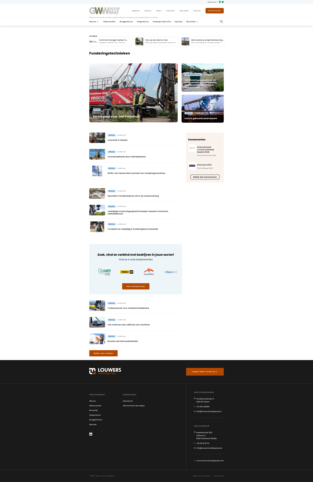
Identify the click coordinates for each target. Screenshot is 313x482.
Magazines (136, 11)
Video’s (159, 11)
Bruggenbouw (126, 21)
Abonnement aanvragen (134, 406)
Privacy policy (218, 476)
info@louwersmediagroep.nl (209, 411)
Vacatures (197, 11)
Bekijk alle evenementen (205, 177)
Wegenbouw (143, 21)
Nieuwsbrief (184, 11)
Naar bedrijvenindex (136, 286)
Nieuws (92, 21)
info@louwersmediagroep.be (209, 448)
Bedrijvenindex (214, 11)
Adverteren (170, 11)
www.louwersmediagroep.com (210, 461)
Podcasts (147, 11)
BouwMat (190, 21)
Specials (178, 21)
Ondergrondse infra (162, 21)
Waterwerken (109, 21)
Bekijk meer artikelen (103, 353)
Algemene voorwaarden (202, 476)
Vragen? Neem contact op (203, 371)
